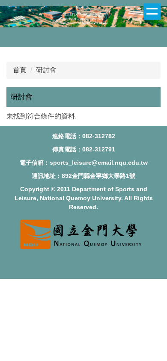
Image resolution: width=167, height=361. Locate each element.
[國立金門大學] (83, 250)
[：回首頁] (83, 18)
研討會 (46, 70)
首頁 (20, 70)
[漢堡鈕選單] (152, 11)
